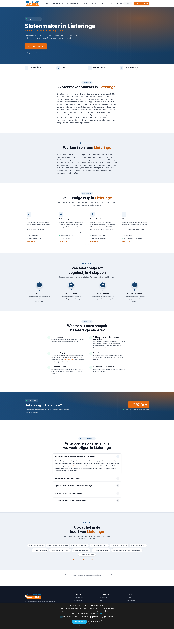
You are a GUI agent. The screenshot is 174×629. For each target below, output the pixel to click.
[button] (87, 626)
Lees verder (99, 613)
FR (121, 3)
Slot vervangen (78, 600)
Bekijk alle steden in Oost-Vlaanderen (86, 560)
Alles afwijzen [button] (95, 622)
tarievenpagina (68, 360)
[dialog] (87, 616)
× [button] (172, 604)
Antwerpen (103, 597)
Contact (129, 597)
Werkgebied (131, 600)
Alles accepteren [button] (79, 622)
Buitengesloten (78, 597)
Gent (101, 600)
